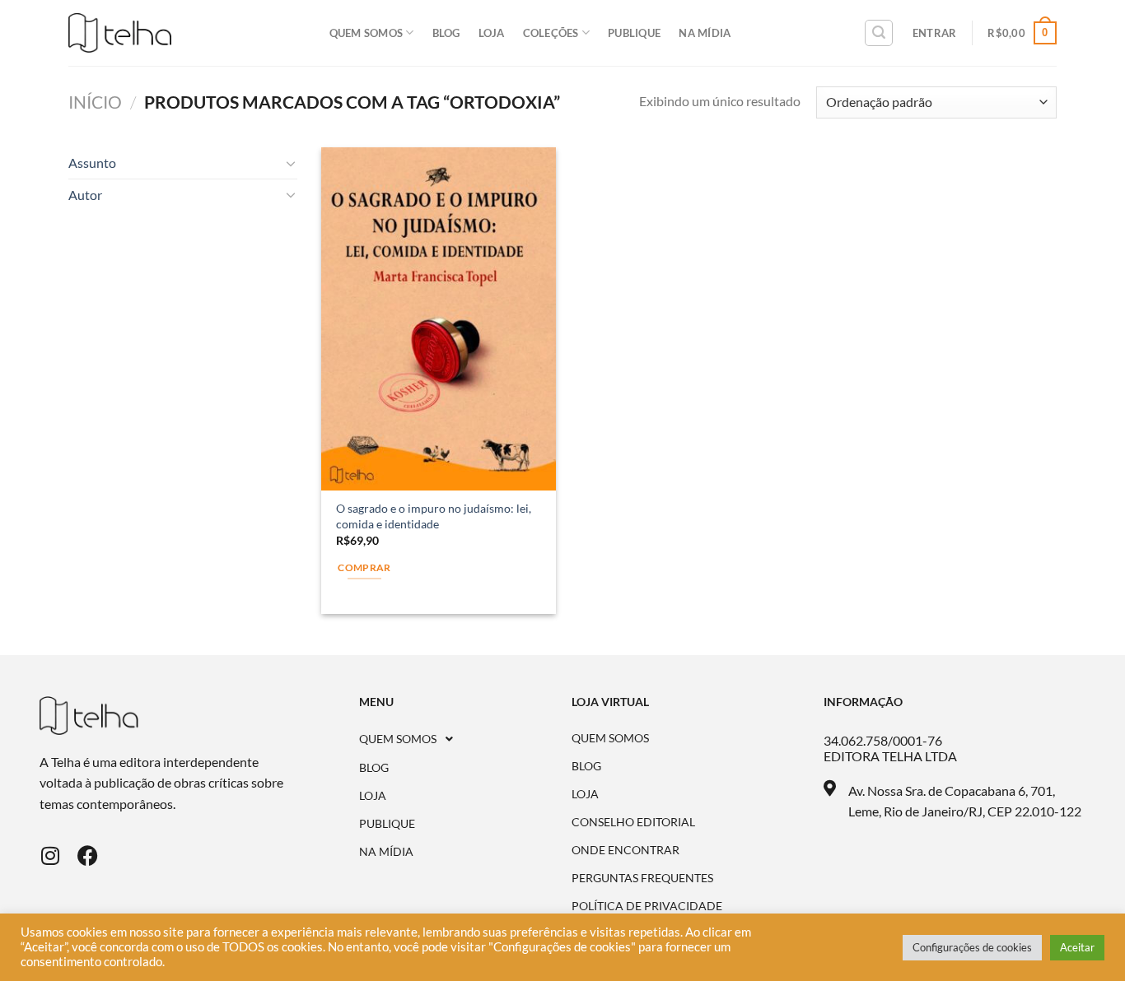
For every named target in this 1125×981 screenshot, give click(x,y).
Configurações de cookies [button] (972, 947)
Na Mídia (705, 33)
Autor (85, 194)
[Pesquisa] (879, 33)
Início (95, 101)
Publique (634, 33)
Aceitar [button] (1077, 947)
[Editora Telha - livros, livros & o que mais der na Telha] (119, 33)
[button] (465, 739)
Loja (491, 33)
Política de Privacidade (647, 906)
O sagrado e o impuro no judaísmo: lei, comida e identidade (433, 516)
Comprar (364, 567)
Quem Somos (366, 33)
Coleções (551, 33)
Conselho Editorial (633, 822)
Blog (446, 33)
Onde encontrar (625, 850)
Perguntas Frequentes (642, 878)
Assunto (92, 162)
